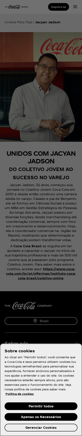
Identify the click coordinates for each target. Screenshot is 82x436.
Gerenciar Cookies (41, 427)
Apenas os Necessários (41, 417)
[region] (41, 390)
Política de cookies (20, 393)
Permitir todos (41, 406)
